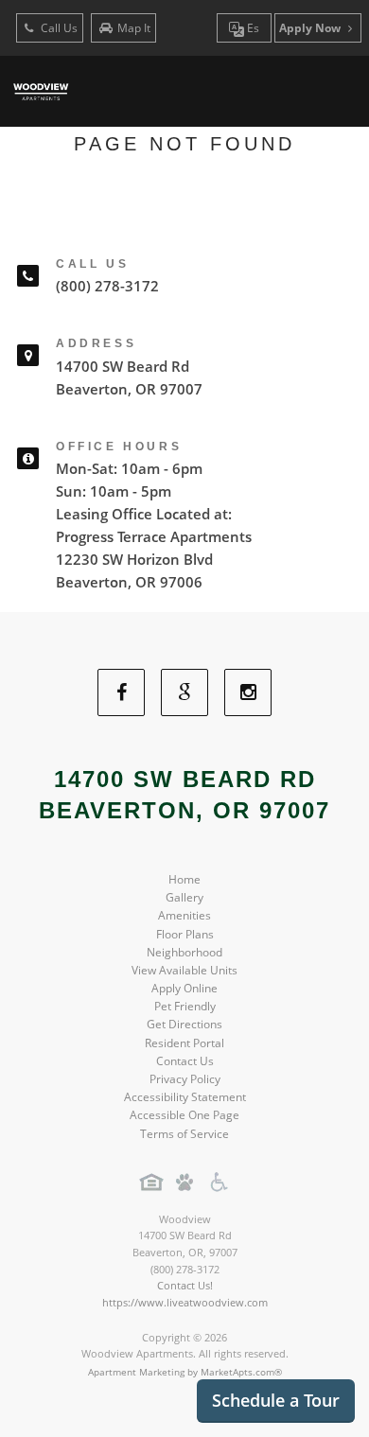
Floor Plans (185, 934)
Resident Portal (184, 1043)
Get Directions (184, 1024)
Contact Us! (185, 1285)
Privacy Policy (184, 1079)
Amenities (184, 915)
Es (251, 28)
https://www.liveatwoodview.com (185, 1302)
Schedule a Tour (276, 1400)
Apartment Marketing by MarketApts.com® (185, 1371)
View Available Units (184, 970)
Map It (133, 28)
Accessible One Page (184, 1115)
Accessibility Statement (185, 1097)
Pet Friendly (185, 1006)
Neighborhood (184, 952)
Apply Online (184, 988)
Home (184, 879)
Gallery (184, 897)
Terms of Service (184, 1134)
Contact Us (185, 1061)
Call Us (58, 28)
